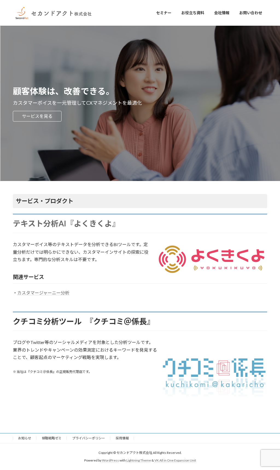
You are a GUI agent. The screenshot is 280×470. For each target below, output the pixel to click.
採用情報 (122, 438)
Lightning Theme (138, 460)
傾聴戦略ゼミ (52, 438)
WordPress (110, 460)
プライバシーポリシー (88, 438)
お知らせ (24, 438)
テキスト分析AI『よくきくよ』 (66, 223)
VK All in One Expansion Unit (175, 460)
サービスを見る (37, 116)
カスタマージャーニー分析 (43, 292)
